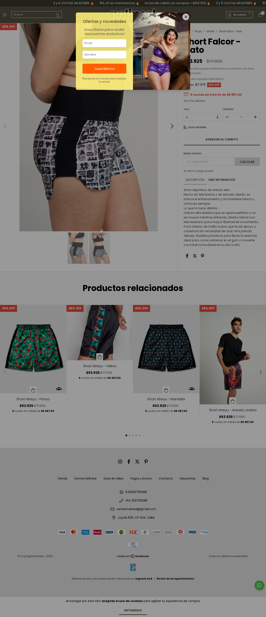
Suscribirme (104, 68)
